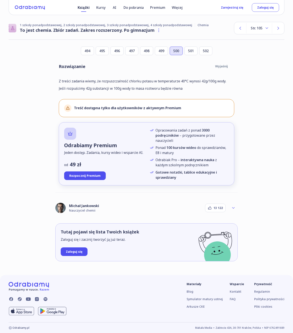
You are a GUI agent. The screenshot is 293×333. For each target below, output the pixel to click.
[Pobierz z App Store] (21, 311)
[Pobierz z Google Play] (52, 311)
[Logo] (30, 8)
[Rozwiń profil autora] (233, 208)
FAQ (233, 299)
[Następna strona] (278, 28)
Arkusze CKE (196, 306)
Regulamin (262, 291)
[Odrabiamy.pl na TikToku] (19, 299)
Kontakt (235, 291)
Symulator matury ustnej (205, 299)
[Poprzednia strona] (240, 28)
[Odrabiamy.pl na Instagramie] (36, 299)
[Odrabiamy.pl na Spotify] (45, 299)
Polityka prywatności (269, 299)
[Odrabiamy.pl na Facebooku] (11, 299)
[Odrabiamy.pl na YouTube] (28, 299)
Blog (190, 291)
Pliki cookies (263, 306)
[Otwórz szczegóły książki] (158, 30)
